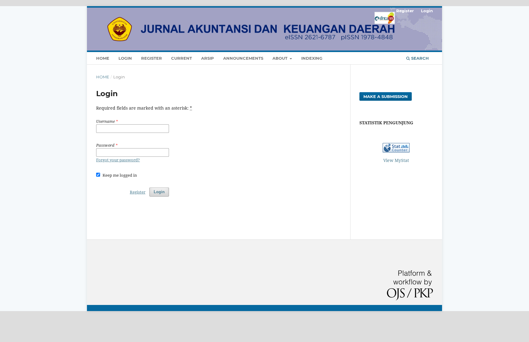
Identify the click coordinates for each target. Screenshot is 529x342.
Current (181, 58)
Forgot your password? (118, 160)
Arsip (207, 58)
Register (151, 58)
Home (102, 58)
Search (419, 58)
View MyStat (396, 160)
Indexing (311, 58)
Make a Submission (385, 96)
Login (125, 58)
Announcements (243, 58)
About (280, 58)
